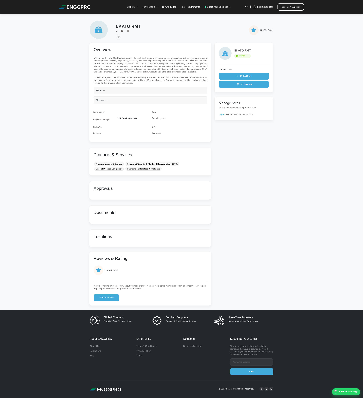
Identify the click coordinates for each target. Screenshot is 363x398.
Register (268, 7)
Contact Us (95, 351)
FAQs (139, 355)
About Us (94, 346)
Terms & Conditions (146, 346)
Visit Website (246, 84)
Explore (131, 7)
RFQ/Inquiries (169, 7)
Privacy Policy (143, 351)
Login (260, 7)
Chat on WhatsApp (348, 391)
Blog (92, 355)
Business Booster (192, 346)
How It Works (148, 7)
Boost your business (217, 7)
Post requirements (190, 7)
